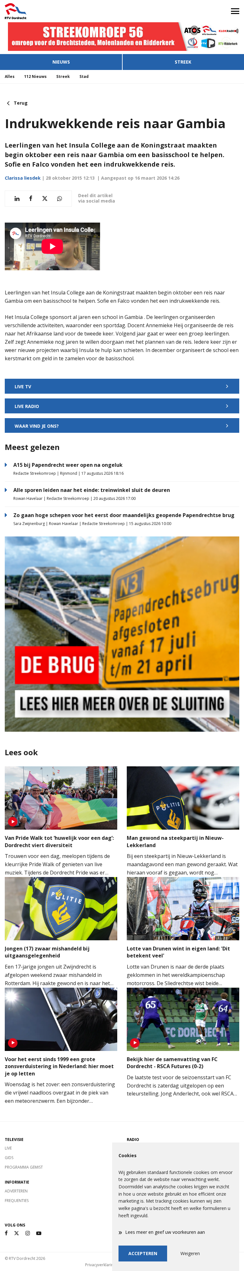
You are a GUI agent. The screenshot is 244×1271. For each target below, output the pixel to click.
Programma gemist (24, 1167)
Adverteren (16, 1191)
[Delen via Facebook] (30, 198)
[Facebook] (6, 1233)
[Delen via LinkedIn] (17, 198)
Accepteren (142, 1253)
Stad (84, 76)
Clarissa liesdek (23, 178)
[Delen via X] (44, 198)
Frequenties (17, 1200)
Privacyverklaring (100, 1265)
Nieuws (61, 62)
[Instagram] (27, 1233)
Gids (9, 1157)
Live (8, 1148)
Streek (183, 62)
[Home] (61, 11)
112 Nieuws (35, 76)
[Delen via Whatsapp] (59, 198)
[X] (16, 1233)
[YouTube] (38, 1233)
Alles (10, 76)
